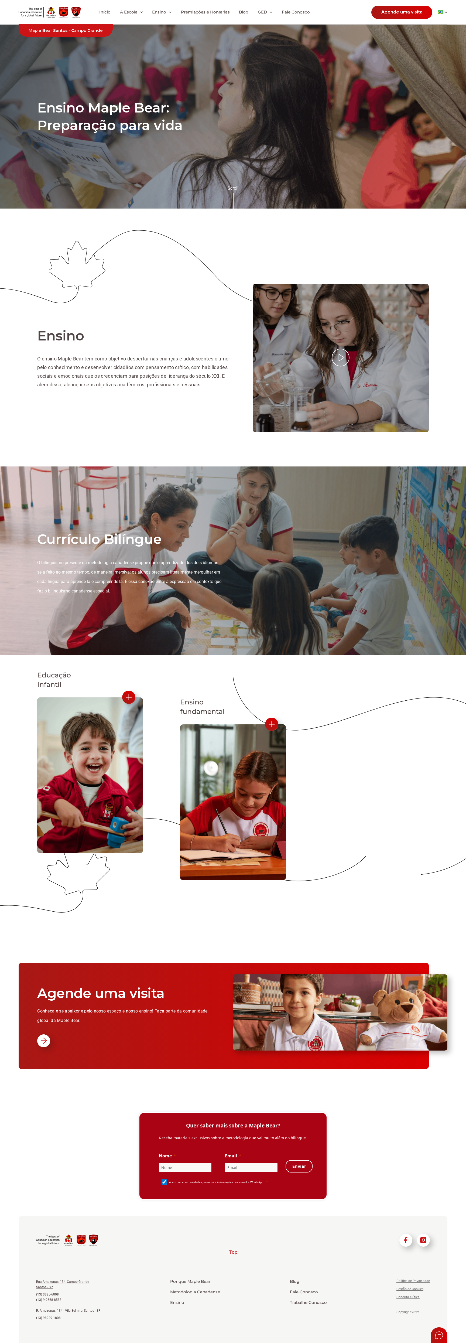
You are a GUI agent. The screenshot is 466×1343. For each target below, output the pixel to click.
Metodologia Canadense (195, 1292)
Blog (243, 12)
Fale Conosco (296, 12)
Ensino (177, 1302)
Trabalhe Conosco (308, 1302)
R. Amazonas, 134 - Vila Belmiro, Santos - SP (68, 1311)
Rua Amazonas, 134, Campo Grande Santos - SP (62, 1284)
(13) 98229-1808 (48, 1318)
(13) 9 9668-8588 (48, 1300)
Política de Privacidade (413, 1281)
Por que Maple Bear (190, 1281)
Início (105, 12)
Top (233, 1252)
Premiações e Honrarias (205, 12)
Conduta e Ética (408, 1297)
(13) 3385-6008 (47, 1294)
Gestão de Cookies (409, 1289)
